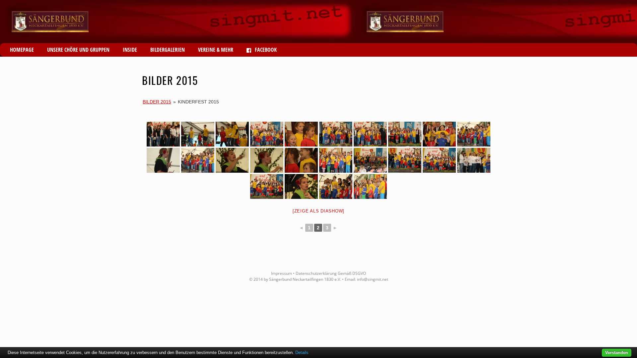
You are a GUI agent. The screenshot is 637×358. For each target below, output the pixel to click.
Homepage (22, 49)
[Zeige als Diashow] (318, 211)
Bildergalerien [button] (167, 49)
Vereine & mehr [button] (215, 49)
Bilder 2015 (157, 101)
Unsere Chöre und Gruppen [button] (78, 49)
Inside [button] (130, 49)
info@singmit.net (372, 279)
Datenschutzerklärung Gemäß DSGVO (331, 273)
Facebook (265, 49)
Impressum (281, 273)
